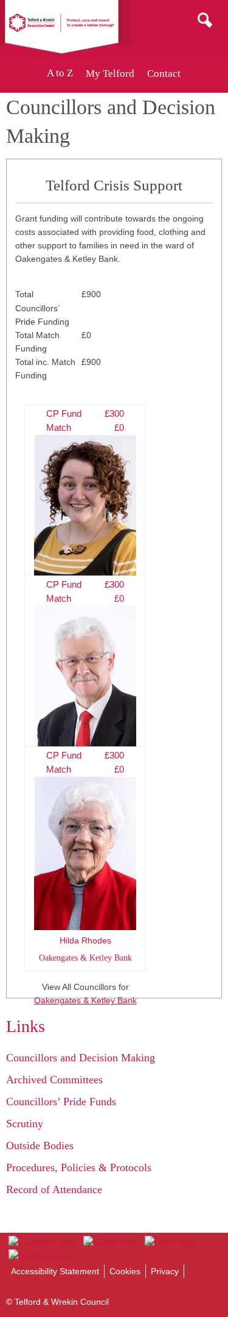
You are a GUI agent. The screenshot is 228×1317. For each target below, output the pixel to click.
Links (25, 1026)
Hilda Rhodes (85, 856)
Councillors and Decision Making (80, 1058)
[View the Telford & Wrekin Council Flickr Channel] (169, 1242)
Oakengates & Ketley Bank (85, 1000)
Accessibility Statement (55, 1271)
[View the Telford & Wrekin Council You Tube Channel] (40, 1256)
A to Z (60, 73)
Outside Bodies (40, 1145)
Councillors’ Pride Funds (61, 1101)
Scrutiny (24, 1123)
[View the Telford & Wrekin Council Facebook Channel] (42, 1242)
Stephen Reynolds (85, 685)
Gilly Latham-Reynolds (85, 514)
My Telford (110, 73)
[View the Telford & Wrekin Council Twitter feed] (109, 1242)
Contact (164, 73)
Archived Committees (54, 1079)
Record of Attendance (54, 1189)
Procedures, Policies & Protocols (78, 1167)
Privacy (165, 1271)
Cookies (124, 1271)
